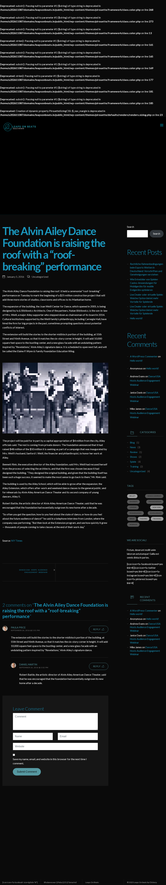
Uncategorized (40, 276)
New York (157, 507)
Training (134, 466)
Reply (97, 629)
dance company (154, 496)
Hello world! (136, 318)
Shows (133, 456)
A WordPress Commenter (143, 356)
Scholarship (155, 513)
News (133, 447)
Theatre (143, 519)
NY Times (16, 540)
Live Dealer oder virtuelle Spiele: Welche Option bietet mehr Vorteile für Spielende (146, 298)
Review (133, 452)
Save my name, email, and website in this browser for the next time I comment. (50, 761)
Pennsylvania (135, 513)
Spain (132, 519)
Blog (132, 442)
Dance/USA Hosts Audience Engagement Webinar (33, 571)
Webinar (133, 524)
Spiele (133, 461)
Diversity (133, 502)
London (133, 507)
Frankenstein (155, 502)
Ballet (132, 496)
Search (130, 226)
